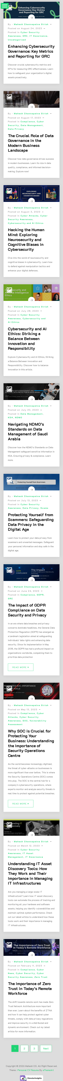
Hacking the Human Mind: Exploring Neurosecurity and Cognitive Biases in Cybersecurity (26, 239)
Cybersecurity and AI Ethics (26, 223)
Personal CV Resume (28, 1070)
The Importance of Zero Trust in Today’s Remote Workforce (30, 988)
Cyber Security (25, 973)
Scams (44, 508)
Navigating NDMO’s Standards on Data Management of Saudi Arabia (28, 431)
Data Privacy (16, 129)
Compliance (28, 121)
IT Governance (38, 35)
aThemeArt (48, 1070)
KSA (10, 417)
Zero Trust (41, 977)
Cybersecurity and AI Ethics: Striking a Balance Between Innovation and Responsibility (27, 338)
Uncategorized (17, 39)
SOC (25, 720)
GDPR (40, 594)
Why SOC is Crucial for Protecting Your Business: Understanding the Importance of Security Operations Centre (31, 743)
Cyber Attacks (30, 215)
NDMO (18, 417)
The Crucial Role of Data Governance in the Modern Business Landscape (31, 143)
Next (46, 1048)
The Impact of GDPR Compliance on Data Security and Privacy (27, 609)
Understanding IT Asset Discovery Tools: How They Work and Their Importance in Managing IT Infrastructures (30, 873)
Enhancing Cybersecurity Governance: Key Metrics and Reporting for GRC (31, 51)
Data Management (32, 125)
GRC (25, 35)
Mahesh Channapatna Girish (31, 24)
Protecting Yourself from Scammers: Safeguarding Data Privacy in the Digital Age (31, 522)
